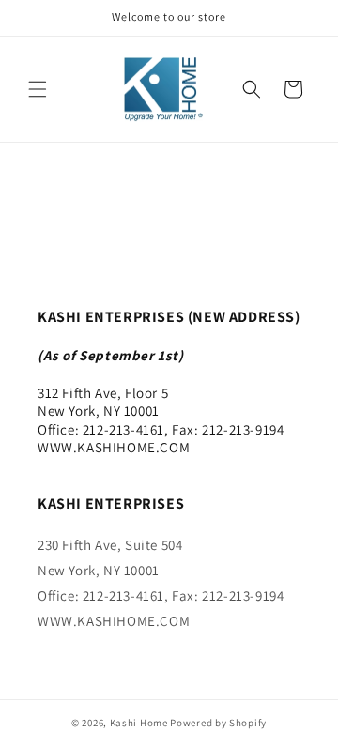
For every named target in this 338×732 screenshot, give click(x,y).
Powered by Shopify (218, 722)
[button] (37, 89)
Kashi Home (139, 722)
